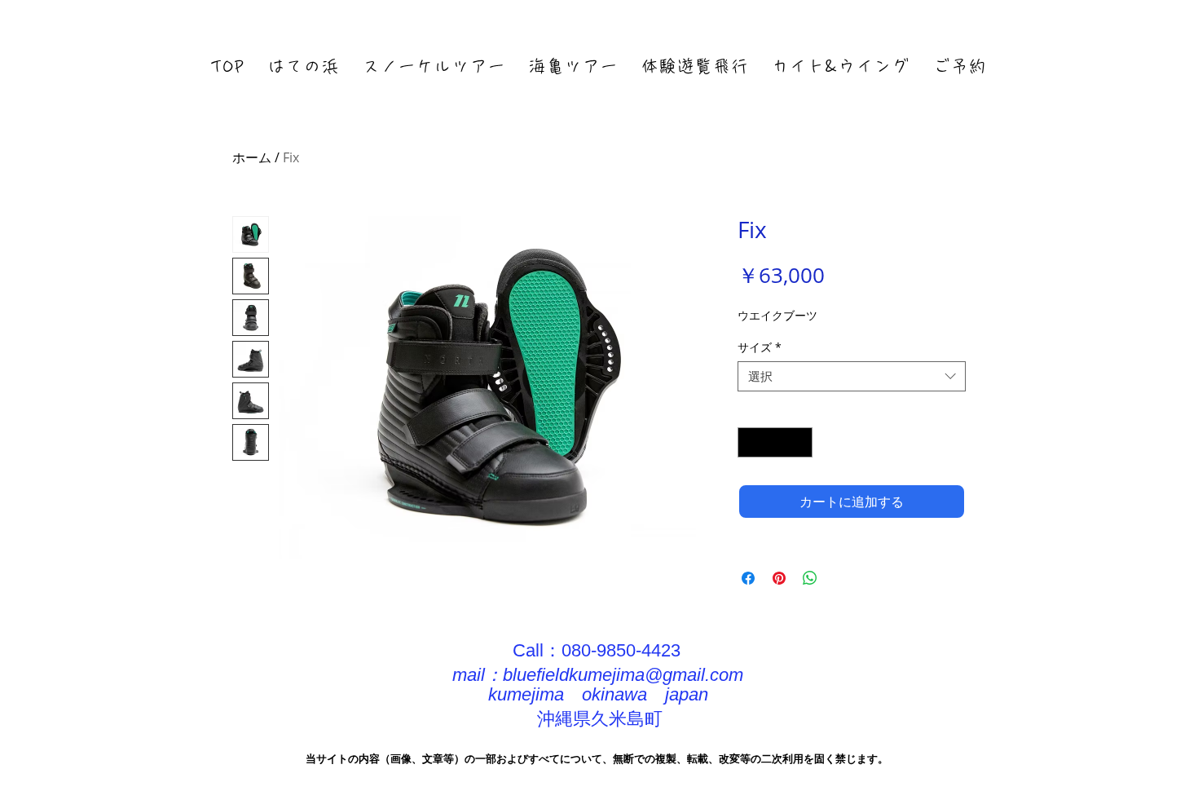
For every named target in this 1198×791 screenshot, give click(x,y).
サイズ (760, 347)
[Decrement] (750, 442)
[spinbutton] (775, 442)
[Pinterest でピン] (779, 578)
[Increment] (800, 442)
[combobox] (852, 376)
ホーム (251, 157)
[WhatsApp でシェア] (810, 578)
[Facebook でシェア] (748, 578)
